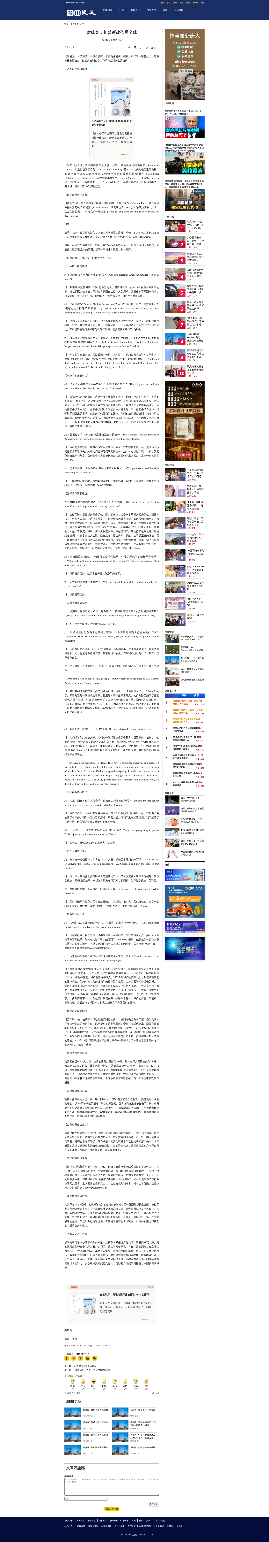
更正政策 (80, 1520)
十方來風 (74, 24)
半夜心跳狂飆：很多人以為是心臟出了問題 (195, 489)
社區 (122, 10)
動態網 (170, 1526)
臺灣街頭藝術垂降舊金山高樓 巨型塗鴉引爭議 (195, 353)
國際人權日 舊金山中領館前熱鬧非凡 (93, 1370)
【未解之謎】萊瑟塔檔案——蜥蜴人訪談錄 (195, 505)
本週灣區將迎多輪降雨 (85, 1366)
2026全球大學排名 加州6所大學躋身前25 (195, 537)
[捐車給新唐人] (185, 99)
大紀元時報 (119, 1526)
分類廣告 (151, 10)
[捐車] (185, 917)
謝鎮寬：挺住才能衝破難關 (142, 1447)
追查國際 (81, 1526)
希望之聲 (132, 1526)
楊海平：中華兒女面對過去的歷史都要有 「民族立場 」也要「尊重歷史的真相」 (143, 1438)
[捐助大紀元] (185, 932)
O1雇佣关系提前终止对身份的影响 (195, 586)
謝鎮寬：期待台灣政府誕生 (95, 1422)
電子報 (195, 3)
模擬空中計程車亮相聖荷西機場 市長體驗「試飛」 (195, 289)
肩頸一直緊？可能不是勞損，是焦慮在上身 (195, 521)
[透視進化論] (185, 460)
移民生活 (135, 10)
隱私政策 (103, 1520)
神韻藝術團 (106, 1526)
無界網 (179, 1526)
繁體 (203, 3)
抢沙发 (155, 1393)
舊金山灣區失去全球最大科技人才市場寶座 (195, 257)
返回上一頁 (111, 1508)
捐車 (175, 3)
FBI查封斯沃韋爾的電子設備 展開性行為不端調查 (195, 321)
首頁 (66, 24)
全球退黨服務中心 (147, 1526)
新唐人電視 (93, 1526)
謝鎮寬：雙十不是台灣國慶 (142, 1410)
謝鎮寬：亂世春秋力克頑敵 (95, 1410)
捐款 (181, 3)
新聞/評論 (108, 10)
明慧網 (161, 1526)
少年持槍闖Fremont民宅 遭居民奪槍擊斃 (195, 337)
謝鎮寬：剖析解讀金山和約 (95, 1447)
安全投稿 (114, 1520)
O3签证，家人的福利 (195, 617)
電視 (162, 3)
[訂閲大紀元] (185, 880)
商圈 (188, 3)
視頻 (165, 10)
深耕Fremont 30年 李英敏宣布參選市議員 (195, 569)
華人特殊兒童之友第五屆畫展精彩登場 (195, 369)
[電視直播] (185, 959)
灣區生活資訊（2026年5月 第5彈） (195, 602)
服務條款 (92, 1520)
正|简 (153, 47)
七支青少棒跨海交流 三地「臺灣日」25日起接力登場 (195, 225)
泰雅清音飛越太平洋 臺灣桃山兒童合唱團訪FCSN (195, 273)
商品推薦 (178, 10)
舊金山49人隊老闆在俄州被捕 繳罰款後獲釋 (195, 305)
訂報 (169, 3)
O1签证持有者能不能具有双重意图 (195, 553)
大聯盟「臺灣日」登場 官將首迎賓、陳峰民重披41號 (195, 241)
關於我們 (69, 1520)
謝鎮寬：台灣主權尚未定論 (95, 1435)
